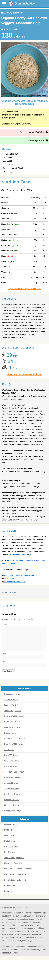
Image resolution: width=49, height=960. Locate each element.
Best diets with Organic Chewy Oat (16, 124)
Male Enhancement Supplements (18, 869)
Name (4, 654)
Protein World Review (13, 716)
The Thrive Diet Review (14, 772)
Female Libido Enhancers (15, 880)
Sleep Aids (8, 891)
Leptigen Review (11, 761)
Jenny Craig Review (12, 711)
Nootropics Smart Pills (13, 863)
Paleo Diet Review (12, 722)
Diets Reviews (10, 841)
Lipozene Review (11, 805)
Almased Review (11, 783)
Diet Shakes (9, 835)
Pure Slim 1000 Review (14, 744)
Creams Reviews (11, 847)
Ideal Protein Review (13, 727)
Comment (5, 624)
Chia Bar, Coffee (9, 579)
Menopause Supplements (15, 874)
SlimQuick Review (12, 794)
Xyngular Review (11, 789)
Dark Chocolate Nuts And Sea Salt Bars (18, 576)
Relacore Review (11, 800)
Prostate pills (9, 885)
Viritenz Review (11, 700)
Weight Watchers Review (14, 739)
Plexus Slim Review (12, 777)
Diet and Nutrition (11, 824)
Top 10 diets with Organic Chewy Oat (24, 289)
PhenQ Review (10, 733)
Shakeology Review (12, 694)
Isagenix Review (11, 705)
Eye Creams (9, 852)
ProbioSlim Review (12, 811)
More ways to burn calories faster (24, 374)
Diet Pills (8, 830)
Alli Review (9, 750)
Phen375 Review (11, 755)
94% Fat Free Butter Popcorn (14, 582)
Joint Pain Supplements (14, 858)
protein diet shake (34, 115)
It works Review (11, 766)
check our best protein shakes (20, 554)
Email (4, 661)
